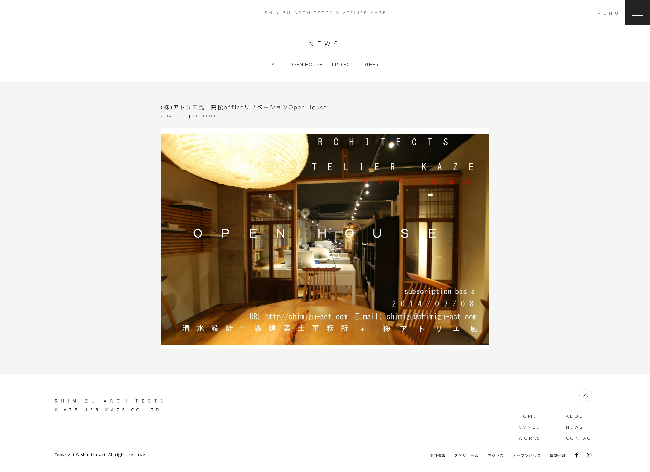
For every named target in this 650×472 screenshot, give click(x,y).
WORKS (530, 438)
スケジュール (466, 455)
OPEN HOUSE (306, 64)
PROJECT (342, 64)
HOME (528, 416)
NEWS (575, 427)
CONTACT (580, 438)
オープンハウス (527, 455)
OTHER (370, 64)
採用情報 (437, 455)
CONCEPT (533, 427)
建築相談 (558, 455)
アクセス (496, 455)
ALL (276, 64)
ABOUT (576, 416)
